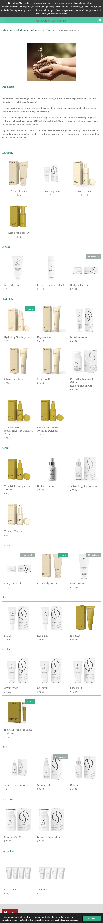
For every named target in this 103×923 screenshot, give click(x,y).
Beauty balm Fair (13, 837)
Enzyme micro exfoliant (50, 285)
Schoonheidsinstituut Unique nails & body (22, 29)
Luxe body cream (47, 583)
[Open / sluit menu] (3, 20)
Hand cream (77, 583)
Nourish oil (43, 785)
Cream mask (11, 688)
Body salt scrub (79, 285)
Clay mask (76, 688)
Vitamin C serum (13, 531)
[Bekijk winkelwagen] (100, 20)
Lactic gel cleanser (18, 232)
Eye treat (75, 635)
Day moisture (44, 337)
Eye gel (8, 635)
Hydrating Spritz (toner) (18, 337)
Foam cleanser (85, 191)
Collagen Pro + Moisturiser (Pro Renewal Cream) (18, 431)
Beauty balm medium (49, 837)
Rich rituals (10, 889)
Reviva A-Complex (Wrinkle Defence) (47, 429)
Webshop (49, 29)
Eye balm (42, 635)
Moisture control (79, 337)
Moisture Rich (45, 379)
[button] (99, 45)
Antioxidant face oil (15, 785)
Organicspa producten (68, 29)
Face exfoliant (12, 285)
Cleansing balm (51, 191)
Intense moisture (13, 379)
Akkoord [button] (91, 918)
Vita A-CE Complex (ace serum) (18, 487)
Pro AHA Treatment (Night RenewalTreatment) (81, 382)
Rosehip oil (76, 785)
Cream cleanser (18, 191)
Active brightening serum (84, 486)
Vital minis (43, 889)
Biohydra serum (46, 486)
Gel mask (42, 688)
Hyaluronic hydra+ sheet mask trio (18, 731)
